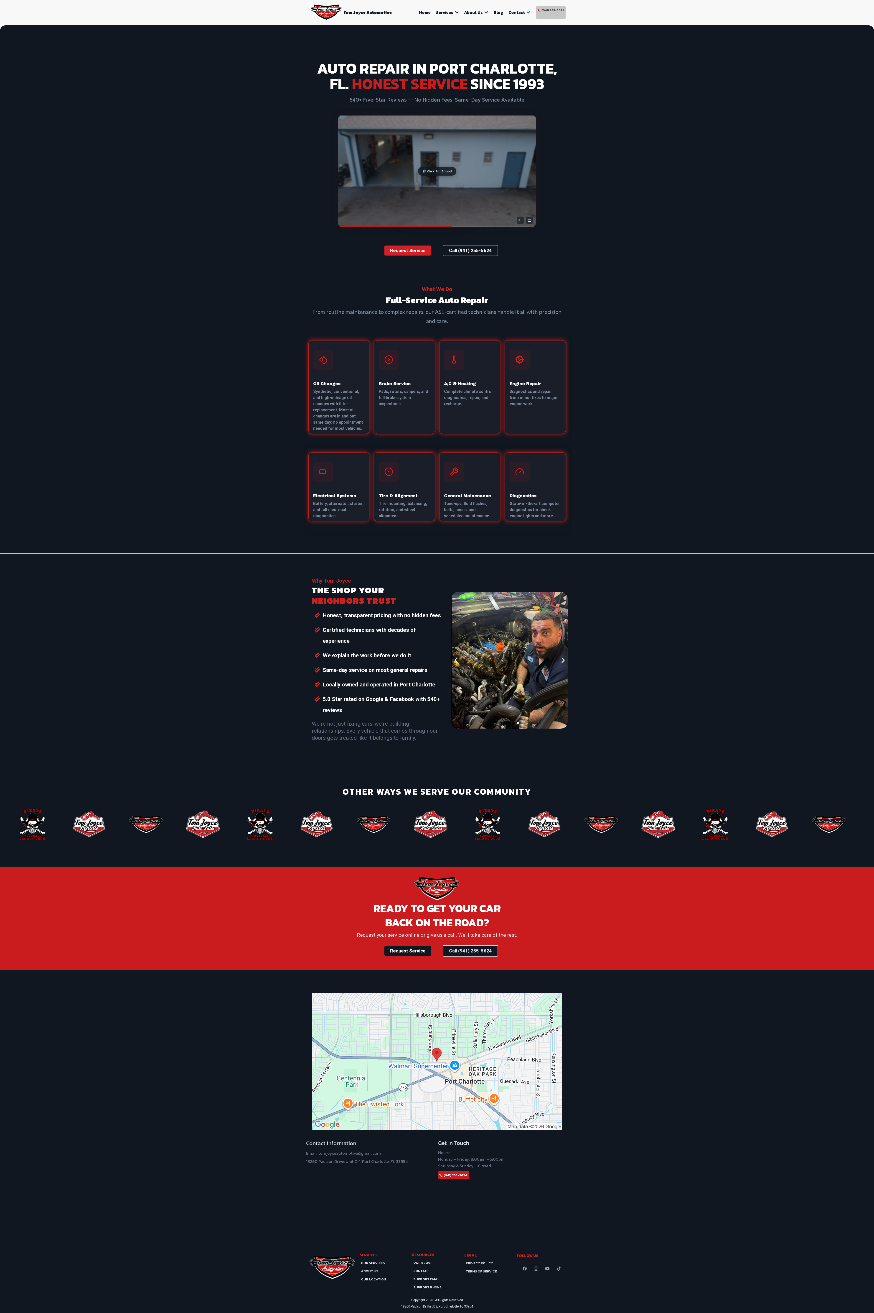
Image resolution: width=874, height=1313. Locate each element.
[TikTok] (558, 1269)
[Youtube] (547, 1269)
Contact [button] (517, 12)
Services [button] (445, 12)
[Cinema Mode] (529, 220)
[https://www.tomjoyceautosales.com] (158, 824)
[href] (437, 1061)
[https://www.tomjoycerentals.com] (44, 824)
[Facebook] (524, 1269)
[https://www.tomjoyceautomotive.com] (326, 12)
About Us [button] (474, 12)
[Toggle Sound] (520, 220)
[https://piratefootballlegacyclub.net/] (215, 824)
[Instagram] (536, 1269)
